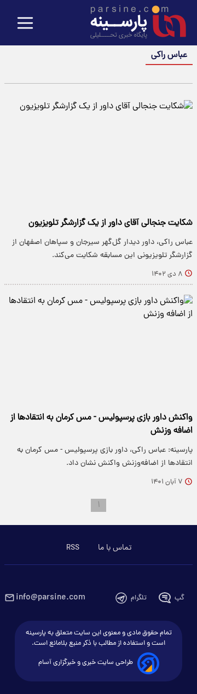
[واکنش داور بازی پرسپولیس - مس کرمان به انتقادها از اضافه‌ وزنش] (98, 348)
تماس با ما (114, 548)
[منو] (25, 23)
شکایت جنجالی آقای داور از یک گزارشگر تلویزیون (110, 223)
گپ (179, 598)
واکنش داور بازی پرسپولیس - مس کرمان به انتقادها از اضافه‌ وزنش (101, 424)
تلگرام (139, 598)
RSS (72, 548)
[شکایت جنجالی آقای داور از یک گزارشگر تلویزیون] (98, 153)
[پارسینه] (132, 23)
